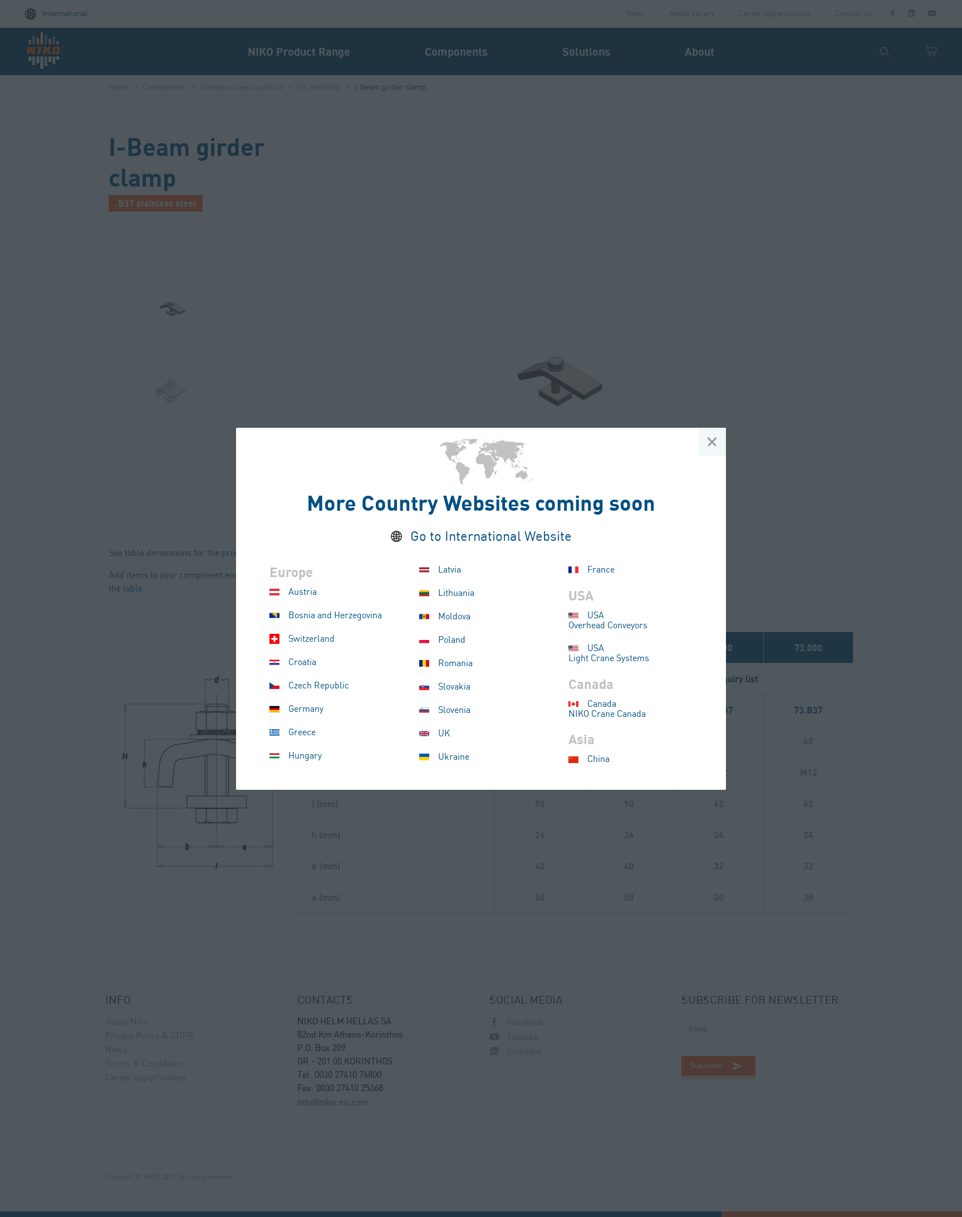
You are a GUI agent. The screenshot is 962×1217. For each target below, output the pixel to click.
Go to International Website (491, 537)
